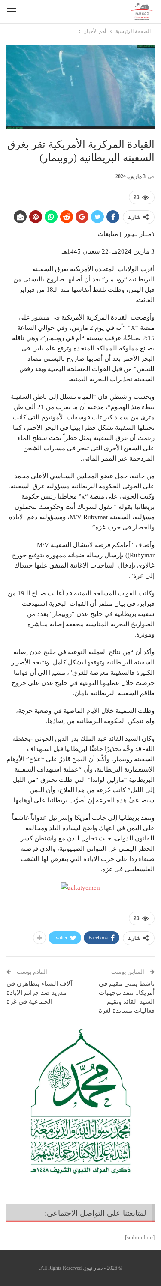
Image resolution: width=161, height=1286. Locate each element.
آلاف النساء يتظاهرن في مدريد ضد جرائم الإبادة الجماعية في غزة (39, 992)
